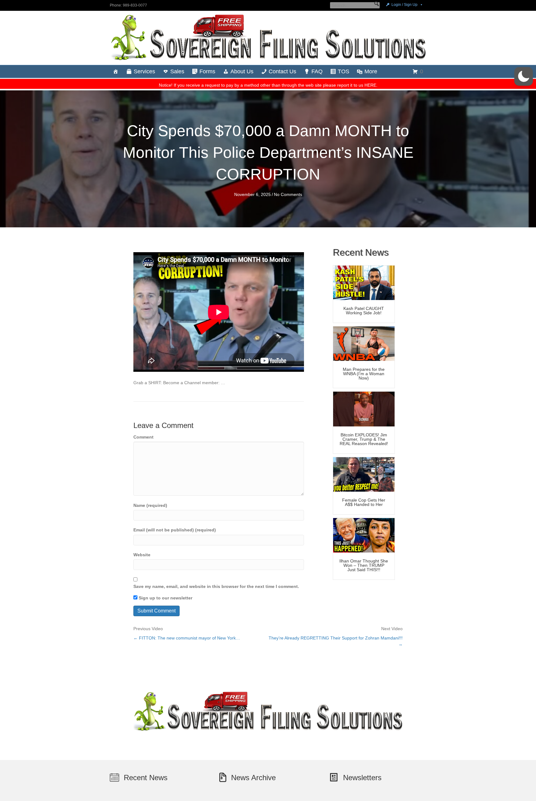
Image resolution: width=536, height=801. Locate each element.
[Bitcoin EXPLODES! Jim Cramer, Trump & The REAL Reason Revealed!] (364, 408)
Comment (143, 437)
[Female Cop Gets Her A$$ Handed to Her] (364, 473)
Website (141, 554)
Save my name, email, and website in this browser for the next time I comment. (216, 586)
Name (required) (150, 505)
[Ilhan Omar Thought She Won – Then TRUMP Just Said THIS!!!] (364, 534)
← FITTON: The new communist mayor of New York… (186, 637)
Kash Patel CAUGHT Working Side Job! (363, 310)
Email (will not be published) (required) (174, 529)
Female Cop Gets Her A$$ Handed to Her (363, 502)
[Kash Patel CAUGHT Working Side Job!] (364, 282)
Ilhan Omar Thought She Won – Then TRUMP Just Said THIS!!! (363, 565)
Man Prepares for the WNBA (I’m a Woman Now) (364, 373)
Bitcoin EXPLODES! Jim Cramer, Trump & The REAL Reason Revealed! (364, 439)
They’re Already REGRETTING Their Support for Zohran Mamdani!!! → (336, 641)
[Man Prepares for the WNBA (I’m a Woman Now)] (364, 343)
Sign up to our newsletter (164, 597)
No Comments (288, 194)
